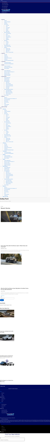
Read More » (3, 253)
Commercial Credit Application (8, 63)
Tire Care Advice (8, 183)
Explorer (7, 38)
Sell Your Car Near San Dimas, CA (9, 71)
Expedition (7, 39)
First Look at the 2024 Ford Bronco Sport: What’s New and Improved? (14, 246)
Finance (3, 69)
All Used (5, 54)
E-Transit (7, 42)
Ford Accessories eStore (9, 85)
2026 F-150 (7, 140)
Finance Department (7, 70)
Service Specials (6, 68)
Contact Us (6, 105)
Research (5, 47)
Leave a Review (6, 104)
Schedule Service (6, 78)
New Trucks (6, 24)
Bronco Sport (8, 35)
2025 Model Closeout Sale (8, 67)
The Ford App (6, 95)
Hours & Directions (7, 99)
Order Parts (7, 82)
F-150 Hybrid (8, 27)
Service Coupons (6, 169)
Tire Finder (7, 88)
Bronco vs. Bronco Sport (9, 52)
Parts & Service (4, 76)
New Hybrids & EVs (7, 45)
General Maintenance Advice (8, 89)
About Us (3, 96)
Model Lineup (8, 48)
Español (2, 0)
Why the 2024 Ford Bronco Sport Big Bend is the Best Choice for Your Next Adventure (14, 289)
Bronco (7, 34)
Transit (7, 133)
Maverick (7, 28)
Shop (1, 391)
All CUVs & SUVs (8, 33)
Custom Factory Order (7, 46)
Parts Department (7, 81)
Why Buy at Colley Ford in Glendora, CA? (10, 98)
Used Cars (3, 53)
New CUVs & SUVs (7, 32)
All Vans (7, 41)
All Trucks (7, 25)
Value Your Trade (4, 106)
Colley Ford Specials (7, 21)
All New (5, 20)
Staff (5, 103)
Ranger (7, 119)
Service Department (7, 77)
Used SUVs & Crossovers (8, 147)
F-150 (6, 26)
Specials (3, 64)
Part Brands (7, 176)
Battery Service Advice (9, 92)
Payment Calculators (7, 74)
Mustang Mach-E (8, 126)
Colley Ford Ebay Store (9, 84)
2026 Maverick (8, 49)
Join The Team (6, 102)
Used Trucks (6, 56)
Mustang (5, 112)
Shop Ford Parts (8, 83)
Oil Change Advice (8, 90)
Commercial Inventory (7, 62)
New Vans (5, 40)
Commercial (3, 61)
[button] (4, 13)
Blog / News (6, 190)
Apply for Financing (7, 75)
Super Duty (7, 31)
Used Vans (5, 59)
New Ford (3, 19)
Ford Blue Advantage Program (8, 60)
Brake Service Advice (9, 91)
